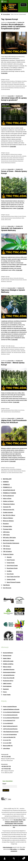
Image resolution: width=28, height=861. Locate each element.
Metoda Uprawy (7, 216)
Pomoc (5, 692)
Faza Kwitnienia (14, 347)
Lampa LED (14, 82)
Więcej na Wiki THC (8, 745)
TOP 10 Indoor (7, 548)
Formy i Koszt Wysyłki (8, 678)
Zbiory (20, 472)
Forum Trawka (6, 694)
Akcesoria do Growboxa (9, 81)
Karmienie (17, 349)
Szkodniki (12, 279)
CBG (7, 347)
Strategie (8, 352)
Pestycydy (16, 278)
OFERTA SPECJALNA (8, 661)
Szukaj (14, 858)
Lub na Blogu (6, 748)
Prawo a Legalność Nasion (10, 706)
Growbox (24, 81)
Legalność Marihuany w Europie (11, 709)
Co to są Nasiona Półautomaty (11, 717)
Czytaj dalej (4, 73)
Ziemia (8, 354)
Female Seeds (10, 562)
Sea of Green (21, 410)
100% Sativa (6, 534)
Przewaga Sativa (7, 529)
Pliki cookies (13, 849)
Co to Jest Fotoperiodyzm (10, 734)
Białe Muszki (6, 278)
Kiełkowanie (4, 470)
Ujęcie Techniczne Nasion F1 (10, 726)
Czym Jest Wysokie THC (9, 737)
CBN (9, 347)
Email (4, 783)
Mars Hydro (4, 157)
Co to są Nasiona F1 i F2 (9, 720)
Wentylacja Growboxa (19, 87)
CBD (4, 347)
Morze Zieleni (14, 216)
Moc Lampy (9, 157)
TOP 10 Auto (6, 546)
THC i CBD (8, 345)
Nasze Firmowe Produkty (13, 582)
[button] (2, 2)
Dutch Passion (11, 560)
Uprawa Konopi (4, 161)
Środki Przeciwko (5, 279)
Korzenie (22, 349)
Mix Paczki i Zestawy (8, 540)
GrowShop (3, 82)
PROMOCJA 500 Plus (8, 664)
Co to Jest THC (7, 740)
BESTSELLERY (7, 479)
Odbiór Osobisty (7, 683)
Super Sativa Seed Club (13, 576)
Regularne (6, 523)
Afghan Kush (6, 469)
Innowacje (11, 349)
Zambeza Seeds (11, 579)
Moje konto (4, 858)
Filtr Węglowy (18, 81)
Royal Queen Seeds (12, 568)
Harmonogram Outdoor (9, 672)
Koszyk (21, 857)
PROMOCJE (6, 484)
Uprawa (7, 79)
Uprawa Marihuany (9, 87)
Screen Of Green (22, 216)
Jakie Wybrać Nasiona (8, 669)
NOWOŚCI (6, 481)
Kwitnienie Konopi (5, 156)
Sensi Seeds (10, 574)
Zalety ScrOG (8, 219)
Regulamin (6, 689)
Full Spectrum (13, 154)
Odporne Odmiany (8, 518)
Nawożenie (3, 350)
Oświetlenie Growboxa (19, 84)
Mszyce (11, 278)
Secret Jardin (4, 86)
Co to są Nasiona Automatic (10, 715)
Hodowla (6, 349)
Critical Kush (13, 469)
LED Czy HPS (18, 156)
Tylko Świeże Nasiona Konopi (10, 731)
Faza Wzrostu (21, 347)
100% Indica (6, 532)
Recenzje (12, 467)
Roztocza (21, 278)
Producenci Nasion (8, 554)
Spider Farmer (11, 86)
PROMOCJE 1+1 (7, 487)
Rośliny (18, 350)
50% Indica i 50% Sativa (9, 537)
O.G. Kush (9, 472)
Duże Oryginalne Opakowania (11, 543)
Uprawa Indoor (18, 86)
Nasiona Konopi (17, 470)
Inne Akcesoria (7, 587)
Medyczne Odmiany (8, 520)
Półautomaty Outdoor (9, 504)
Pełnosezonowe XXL (8, 509)
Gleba (2, 349)
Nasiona (8, 467)
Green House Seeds (12, 565)
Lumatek (19, 82)
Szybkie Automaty (8, 512)
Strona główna (6, 14)
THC (12, 352)
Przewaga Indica (7, 526)
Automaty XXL (7, 506)
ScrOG (2, 218)
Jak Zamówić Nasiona (8, 675)
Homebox (9, 82)
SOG (2, 411)
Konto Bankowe (7, 686)
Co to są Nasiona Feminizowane (11, 712)
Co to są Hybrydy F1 (8, 723)
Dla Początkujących (8, 495)
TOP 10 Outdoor (7, 551)
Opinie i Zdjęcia (7, 658)
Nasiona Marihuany (8, 652)
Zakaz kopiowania (7, 847)
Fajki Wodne (6, 585)
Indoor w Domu (7, 498)
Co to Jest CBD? (7, 743)
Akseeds (9, 557)
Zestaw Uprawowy (5, 89)
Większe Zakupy (7, 666)
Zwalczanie (9, 281)
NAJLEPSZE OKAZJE (9, 490)
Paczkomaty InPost (8, 680)
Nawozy (8, 350)
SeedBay (9, 571)
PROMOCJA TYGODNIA (9, 493)
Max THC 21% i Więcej (9, 515)
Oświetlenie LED (5, 159)
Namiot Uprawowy (9, 84)
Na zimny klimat (18, 819)
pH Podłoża (13, 350)
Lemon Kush (10, 470)
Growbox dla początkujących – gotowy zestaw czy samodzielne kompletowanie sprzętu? (13, 26)
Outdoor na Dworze (8, 501)
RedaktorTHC (21, 22)
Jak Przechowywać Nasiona (10, 729)
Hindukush (18, 469)
